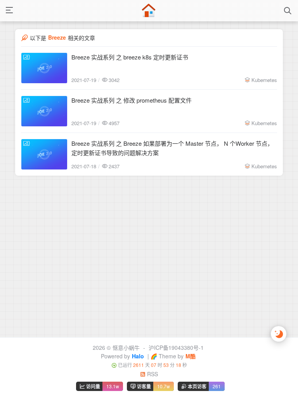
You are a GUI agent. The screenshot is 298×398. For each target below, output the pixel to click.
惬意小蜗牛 (126, 347)
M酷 (190, 356)
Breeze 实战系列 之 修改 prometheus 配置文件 (131, 100)
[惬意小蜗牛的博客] (148, 10)
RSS (152, 374)
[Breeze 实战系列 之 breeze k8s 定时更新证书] (44, 68)
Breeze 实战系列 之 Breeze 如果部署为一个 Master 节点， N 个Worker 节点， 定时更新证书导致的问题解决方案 (172, 148)
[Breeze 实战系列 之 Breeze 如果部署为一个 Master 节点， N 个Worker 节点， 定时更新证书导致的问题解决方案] (44, 154)
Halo (138, 356)
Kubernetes (264, 80)
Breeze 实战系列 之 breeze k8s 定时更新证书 (129, 57)
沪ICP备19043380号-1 (176, 347)
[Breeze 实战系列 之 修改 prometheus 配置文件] (44, 111)
